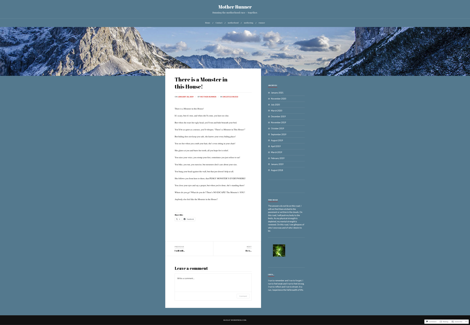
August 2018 (277, 170)
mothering (248, 22)
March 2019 (276, 152)
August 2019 (277, 140)
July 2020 (275, 104)
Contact (219, 22)
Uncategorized (230, 97)
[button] (279, 250)
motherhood (233, 22)
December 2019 (278, 116)
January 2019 (277, 164)
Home (207, 22)
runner (262, 22)
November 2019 (278, 122)
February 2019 (277, 158)
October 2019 (277, 128)
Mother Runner (235, 7)
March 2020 (276, 110)
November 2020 (278, 98)
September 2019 (278, 134)
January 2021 (277, 92)
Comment (243, 296)
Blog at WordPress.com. (235, 320)
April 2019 (276, 146)
